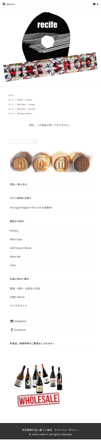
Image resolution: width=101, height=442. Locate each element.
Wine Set (15, 256)
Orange (32, 104)
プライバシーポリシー (66, 430)
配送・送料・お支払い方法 (25, 288)
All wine (32, 109)
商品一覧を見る (18, 184)
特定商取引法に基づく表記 (37, 430)
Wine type (21, 104)
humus (29, 100)
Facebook (20, 329)
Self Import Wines (24, 113)
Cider (13, 265)
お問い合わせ (17, 297)
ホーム (11, 95)
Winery (20, 100)
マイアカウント (18, 305)
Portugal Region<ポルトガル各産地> (31, 207)
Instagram (20, 321)
